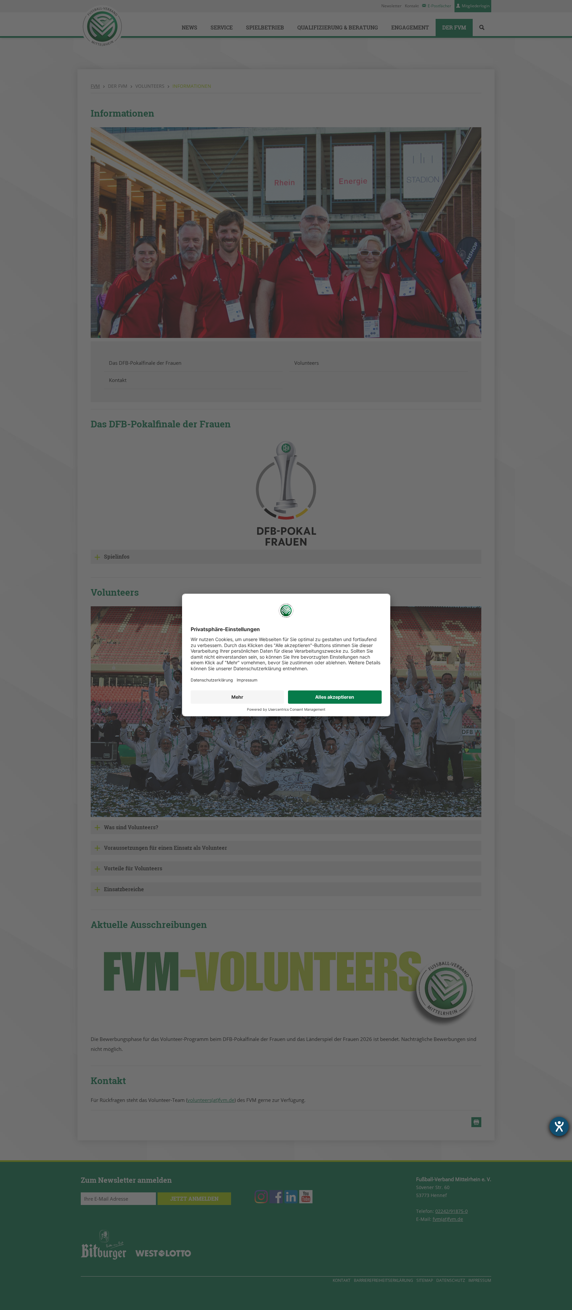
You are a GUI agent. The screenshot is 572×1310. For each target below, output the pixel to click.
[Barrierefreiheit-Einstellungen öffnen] (559, 1126)
